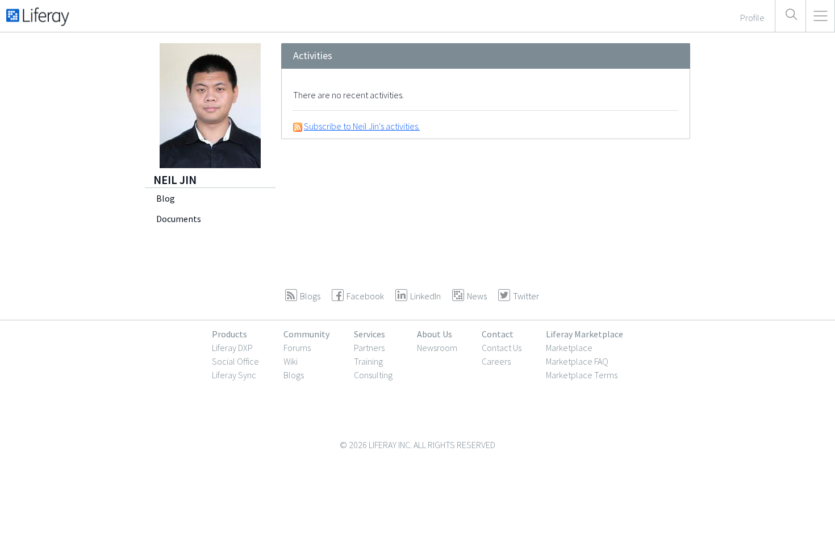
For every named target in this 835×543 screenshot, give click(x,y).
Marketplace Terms (581, 375)
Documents (178, 218)
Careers (496, 361)
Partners (369, 347)
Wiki (290, 361)
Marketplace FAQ (577, 361)
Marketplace (569, 347)
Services (369, 334)
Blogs (293, 375)
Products (229, 334)
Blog (165, 198)
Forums (297, 347)
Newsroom (437, 347)
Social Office (235, 361)
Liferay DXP (232, 347)
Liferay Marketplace (584, 334)
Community (306, 334)
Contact (497, 334)
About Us (434, 334)
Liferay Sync (234, 375)
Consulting (373, 375)
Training (368, 361)
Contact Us (501, 347)
